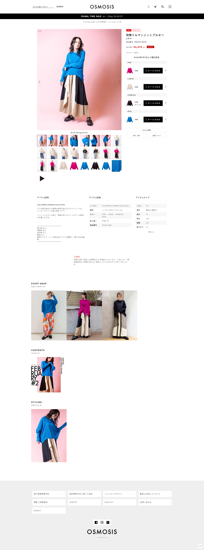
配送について (157, 135)
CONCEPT (73, 502)
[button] (39, 82)
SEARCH (59, 7)
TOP (200, 546)
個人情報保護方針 (41, 494)
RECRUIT (37, 510)
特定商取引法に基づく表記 (81, 494)
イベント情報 (146, 130)
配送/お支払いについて (150, 494)
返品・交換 (136, 135)
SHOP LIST (108, 502)
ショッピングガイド (113, 494)
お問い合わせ (146, 502)
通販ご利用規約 (40, 502)
